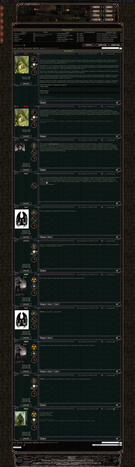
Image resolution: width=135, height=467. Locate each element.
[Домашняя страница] (56, 304)
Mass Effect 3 (42, 48)
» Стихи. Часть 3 (61, 41)
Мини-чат (16, 1)
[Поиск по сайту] (92, 19)
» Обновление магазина (107, 39)
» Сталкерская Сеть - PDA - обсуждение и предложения (116, 34)
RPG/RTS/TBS (36, 48)
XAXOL (26, 173)
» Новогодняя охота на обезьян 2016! (110, 35)
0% (30, 166)
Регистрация (130, 1)
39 (29, 299)
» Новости (16, 35)
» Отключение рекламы (107, 41)
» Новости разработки (19, 34)
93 (29, 230)
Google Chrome (87, 463)
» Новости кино (17, 39)
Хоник (26, 207)
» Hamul (81, 35)
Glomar (26, 408)
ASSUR (26, 274)
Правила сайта (5, 1)
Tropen (26, 140)
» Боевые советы (61, 37)
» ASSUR (81, 39)
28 (29, 264)
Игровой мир (20, 48)
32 (29, 78)
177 (29, 432)
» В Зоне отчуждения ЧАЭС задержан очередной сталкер (73, 35)
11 (29, 265)
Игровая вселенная (28, 48)
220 (29, 298)
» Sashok (81, 41)
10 (114, 375)
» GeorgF (81, 37)
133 (29, 77)
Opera (95, 463)
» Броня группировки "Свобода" (66, 39)
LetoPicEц (26, 240)
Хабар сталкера (25, 83)
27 (29, 232)
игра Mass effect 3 (54, 143)
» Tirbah (81, 34)
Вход (124, 1)
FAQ (11, 1)
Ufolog (26, 53)
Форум (14, 48)
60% (29, 233)
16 (29, 433)
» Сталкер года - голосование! (108, 37)
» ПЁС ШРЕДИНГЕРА (63, 34)
